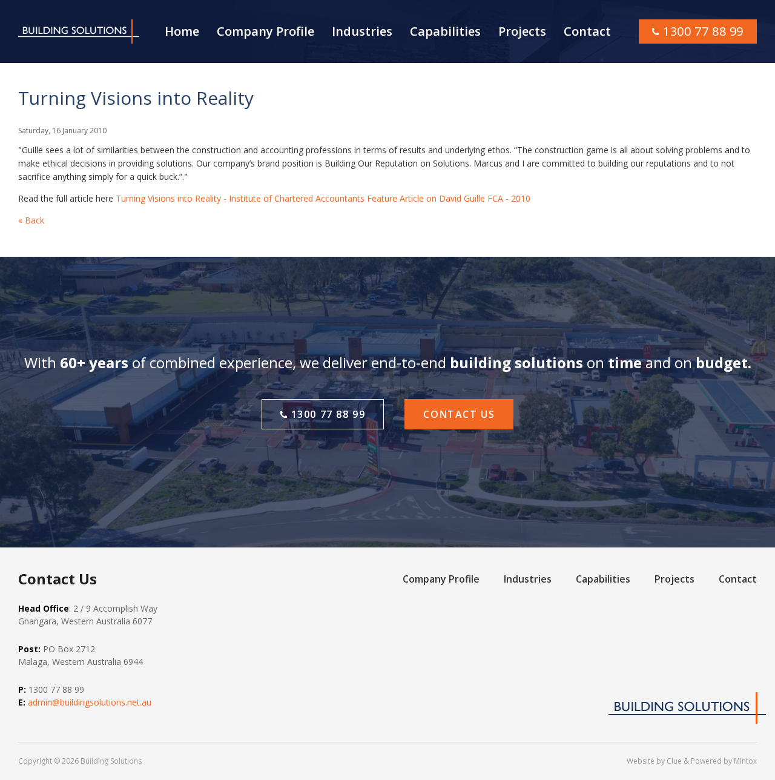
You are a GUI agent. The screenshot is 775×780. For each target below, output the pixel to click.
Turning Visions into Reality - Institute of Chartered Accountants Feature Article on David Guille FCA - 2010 (323, 198)
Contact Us (459, 414)
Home (182, 31)
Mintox (745, 761)
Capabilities (445, 31)
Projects (522, 31)
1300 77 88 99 (703, 31)
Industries (362, 31)
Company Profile (265, 31)
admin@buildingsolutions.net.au (89, 702)
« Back (31, 220)
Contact (587, 31)
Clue (674, 761)
